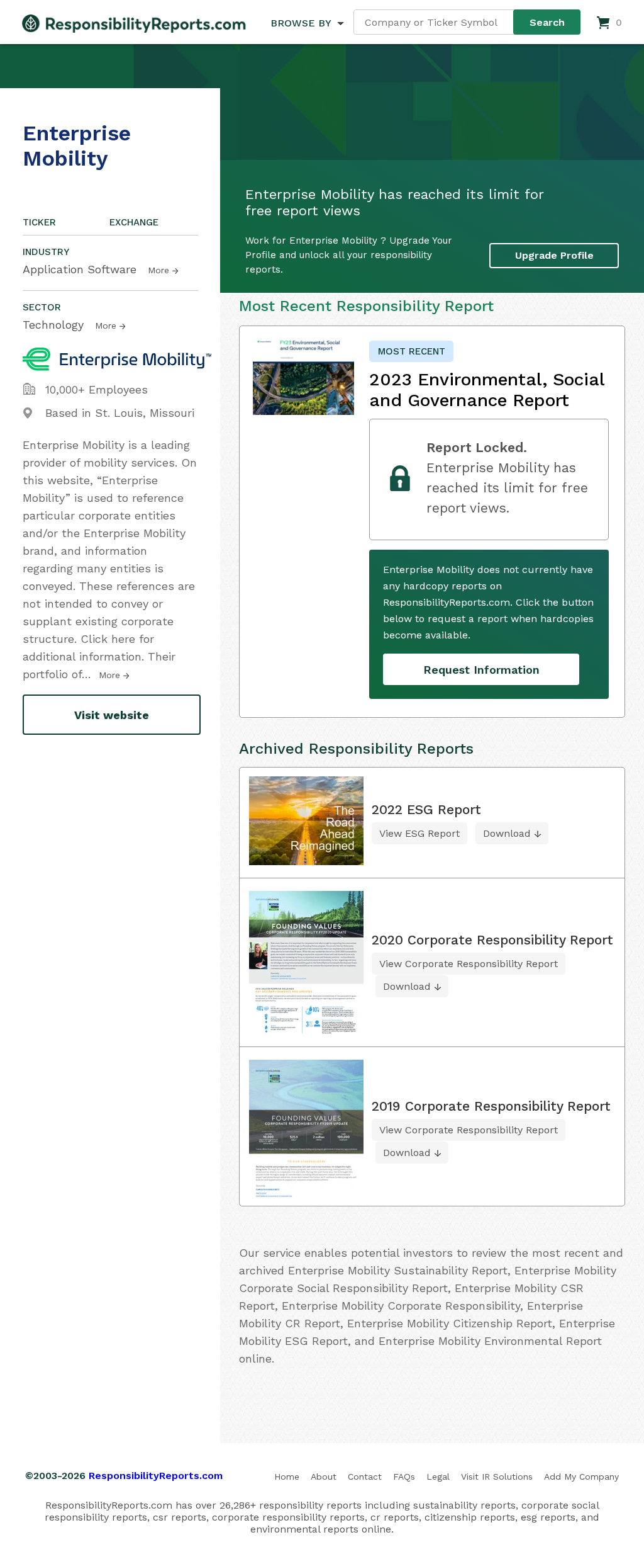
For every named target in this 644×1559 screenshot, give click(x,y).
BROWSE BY (300, 23)
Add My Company (581, 1476)
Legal (438, 1476)
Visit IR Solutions (497, 1476)
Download (507, 833)
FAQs (404, 1476)
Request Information (481, 669)
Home (286, 1476)
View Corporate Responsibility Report (468, 964)
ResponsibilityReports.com (156, 1476)
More (158, 270)
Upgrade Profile (554, 255)
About (323, 1476)
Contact (365, 1476)
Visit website (111, 715)
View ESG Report (419, 833)
